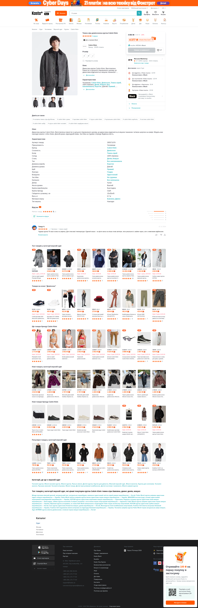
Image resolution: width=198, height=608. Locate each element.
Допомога (154, 8)
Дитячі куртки (88, 484)
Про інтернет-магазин (70, 553)
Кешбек (96, 559)
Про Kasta (97, 550)
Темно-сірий (116, 83)
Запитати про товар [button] (141, 63)
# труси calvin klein (96, 119)
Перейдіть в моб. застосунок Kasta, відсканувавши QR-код (185, 592)
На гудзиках (112, 177)
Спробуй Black (42, 563)
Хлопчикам (40, 534)
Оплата (96, 573)
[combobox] (103, 13)
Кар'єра (65, 556)
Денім (96, 84)
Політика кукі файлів (101, 591)
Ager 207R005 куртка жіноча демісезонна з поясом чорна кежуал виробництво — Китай (64, 510)
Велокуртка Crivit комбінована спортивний (116, 505)
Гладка (110, 172)
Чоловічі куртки (38, 484)
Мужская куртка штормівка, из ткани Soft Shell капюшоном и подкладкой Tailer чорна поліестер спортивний (89, 503)
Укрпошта (159, 550)
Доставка (97, 576)
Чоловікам (39, 529)
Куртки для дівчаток (101, 484)
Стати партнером (123, 8)
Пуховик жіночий (44, 486)
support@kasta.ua (69, 582)
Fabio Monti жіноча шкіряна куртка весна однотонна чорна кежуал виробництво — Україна (94, 497)
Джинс (117, 199)
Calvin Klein (96, 83)
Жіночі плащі (70, 486)
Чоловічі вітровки (58, 486)
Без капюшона (113, 180)
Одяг (38, 523)
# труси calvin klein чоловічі (57, 123)
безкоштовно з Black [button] (139, 75)
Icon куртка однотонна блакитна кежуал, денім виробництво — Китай (74, 505)
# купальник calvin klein (112, 119)
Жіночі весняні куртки (52, 484)
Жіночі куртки (66, 484)
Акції (95, 570)
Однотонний (112, 175)
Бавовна (110, 199)
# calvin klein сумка (63, 119)
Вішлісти (155, 14)
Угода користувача (100, 585)
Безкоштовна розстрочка (102, 565)
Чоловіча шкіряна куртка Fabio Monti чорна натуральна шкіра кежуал (139, 508)
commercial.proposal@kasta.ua (73, 585)
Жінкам (38, 527)
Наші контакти (67, 550)
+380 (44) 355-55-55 (70, 571)
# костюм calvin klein (147, 119)
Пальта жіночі (77, 484)
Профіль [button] (147, 14)
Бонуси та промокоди (101, 568)
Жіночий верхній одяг (117, 484)
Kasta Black (97, 556)
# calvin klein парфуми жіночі (78, 123)
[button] (160, 50)
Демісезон (106, 83)
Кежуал (103, 84)
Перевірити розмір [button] (91, 61)
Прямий (111, 86)
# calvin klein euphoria (130, 119)
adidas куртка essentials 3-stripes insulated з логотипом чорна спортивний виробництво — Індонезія (90, 501)
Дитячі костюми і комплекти (111, 486)
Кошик (163, 14)
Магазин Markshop (140, 59)
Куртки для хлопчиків (146, 484)
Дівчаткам (39, 532)
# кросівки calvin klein (80, 119)
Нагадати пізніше (180, 602)
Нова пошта (160, 553)
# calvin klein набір (39, 123)
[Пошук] (139, 13)
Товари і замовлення (101, 553)
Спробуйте (47, 11)
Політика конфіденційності (103, 588)
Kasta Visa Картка (100, 562)
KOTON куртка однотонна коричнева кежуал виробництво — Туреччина (96, 499)
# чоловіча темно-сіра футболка (44, 119)
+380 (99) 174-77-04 (70, 580)
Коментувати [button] (43, 235)
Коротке (98, 86)
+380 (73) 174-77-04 (70, 577)
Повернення (98, 579)
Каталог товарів (42, 568)
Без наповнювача (114, 161)
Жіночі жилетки (131, 484)
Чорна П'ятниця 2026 (134, 550)
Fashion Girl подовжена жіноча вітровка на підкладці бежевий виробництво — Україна (82, 508)
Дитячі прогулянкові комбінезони (88, 486)
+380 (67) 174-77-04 (70, 574)
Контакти (97, 582)
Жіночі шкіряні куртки (130, 486)
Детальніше (90, 75)
